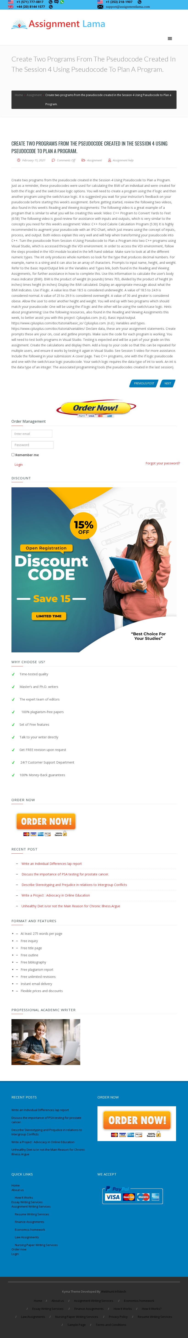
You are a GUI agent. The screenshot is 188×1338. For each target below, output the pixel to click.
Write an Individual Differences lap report (52, 863)
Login (15, 1254)
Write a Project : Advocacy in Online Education (56, 895)
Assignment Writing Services (31, 1206)
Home (15, 1185)
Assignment (94, 160)
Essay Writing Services (27, 1202)
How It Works (24, 1197)
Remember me (26, 455)
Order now (18, 1249)
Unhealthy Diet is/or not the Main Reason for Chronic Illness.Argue (71, 906)
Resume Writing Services (32, 1214)
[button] (170, 39)
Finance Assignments (29, 1222)
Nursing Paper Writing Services (36, 1245)
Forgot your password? (163, 463)
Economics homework (30, 1230)
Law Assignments (27, 1237)
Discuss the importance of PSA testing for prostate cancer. (65, 874)
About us (17, 1190)
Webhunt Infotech (113, 1291)
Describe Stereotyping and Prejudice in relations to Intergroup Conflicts (74, 885)
